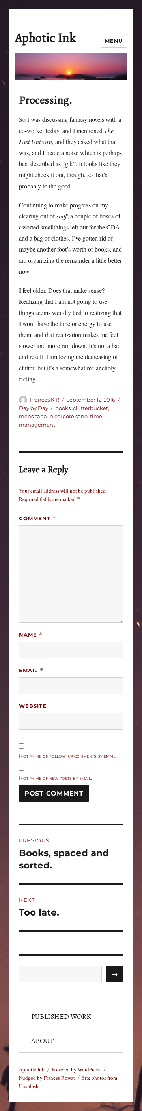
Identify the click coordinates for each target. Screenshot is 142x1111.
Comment (37, 518)
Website (33, 706)
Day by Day (33, 408)
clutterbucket (90, 408)
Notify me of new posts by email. (55, 778)
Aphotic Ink (45, 37)
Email (31, 670)
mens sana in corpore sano (53, 416)
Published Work (61, 1016)
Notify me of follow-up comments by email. (67, 756)
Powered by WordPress (76, 1069)
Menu (113, 41)
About (42, 1040)
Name (31, 634)
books (63, 408)
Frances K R (44, 399)
